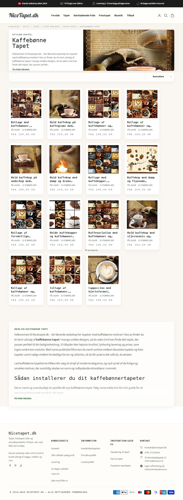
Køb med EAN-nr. (59, 480)
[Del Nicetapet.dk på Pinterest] (15, 465)
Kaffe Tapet (69, 26)
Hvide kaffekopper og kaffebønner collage (63, 234)
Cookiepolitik (87, 462)
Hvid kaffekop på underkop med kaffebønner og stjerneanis (24, 179)
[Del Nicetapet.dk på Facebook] (10, 465)
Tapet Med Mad (51, 26)
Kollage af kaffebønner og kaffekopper (99, 124)
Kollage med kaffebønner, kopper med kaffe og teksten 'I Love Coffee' (25, 124)
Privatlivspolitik (88, 455)
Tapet (66, 15)
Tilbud (130, 15)
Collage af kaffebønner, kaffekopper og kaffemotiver (61, 289)
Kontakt (55, 448)
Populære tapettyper (120, 465)
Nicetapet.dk (22, 433)
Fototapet (104, 15)
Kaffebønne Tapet (90, 26)
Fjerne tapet (116, 458)
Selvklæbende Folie (84, 15)
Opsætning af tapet (119, 452)
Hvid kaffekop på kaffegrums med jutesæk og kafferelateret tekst (63, 124)
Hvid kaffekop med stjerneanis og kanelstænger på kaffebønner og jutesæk (141, 234)
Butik (26, 26)
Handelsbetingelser (90, 448)
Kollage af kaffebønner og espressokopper (22, 289)
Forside (55, 15)
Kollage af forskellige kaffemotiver (20, 234)
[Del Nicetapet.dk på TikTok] (21, 465)
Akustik (118, 15)
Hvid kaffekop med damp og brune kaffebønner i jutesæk (63, 179)
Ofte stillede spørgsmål (62, 455)
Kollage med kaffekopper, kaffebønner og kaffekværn (99, 179)
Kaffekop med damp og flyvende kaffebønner (141, 179)
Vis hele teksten (20, 69)
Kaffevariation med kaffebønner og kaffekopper (102, 234)
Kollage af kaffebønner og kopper (138, 124)
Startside (14, 26)
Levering (55, 462)
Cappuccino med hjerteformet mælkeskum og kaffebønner (99, 289)
